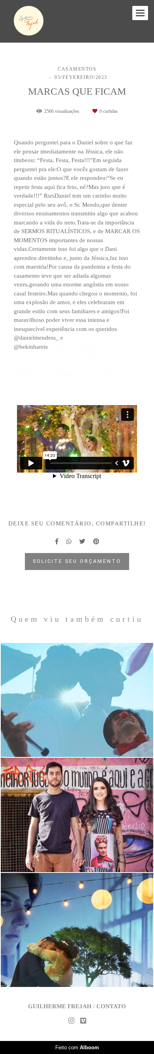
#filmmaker (69, 373)
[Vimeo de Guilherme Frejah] (83, 1021)
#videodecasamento (39, 356)
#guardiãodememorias (42, 365)
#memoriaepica (34, 373)
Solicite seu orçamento (77, 561)
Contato (111, 1006)
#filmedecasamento (73, 347)
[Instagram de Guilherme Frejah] (71, 1021)
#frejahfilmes (69, 382)
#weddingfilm (83, 356)
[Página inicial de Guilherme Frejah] (28, 21)
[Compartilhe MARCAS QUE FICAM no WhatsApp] (68, 541)
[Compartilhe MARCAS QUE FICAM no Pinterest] (96, 541)
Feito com (77, 1047)
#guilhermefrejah (93, 365)
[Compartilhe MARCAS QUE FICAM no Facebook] (56, 541)
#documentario (34, 382)
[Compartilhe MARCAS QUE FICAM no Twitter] (82, 541)
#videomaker (101, 373)
